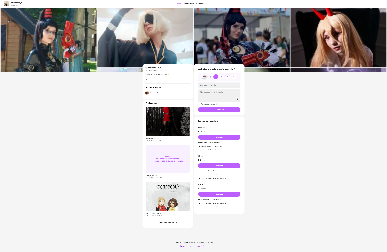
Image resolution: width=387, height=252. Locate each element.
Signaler (211, 242)
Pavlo (152, 93)
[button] (179, 3)
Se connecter (379, 4)
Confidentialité (189, 242)
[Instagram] (146, 80)
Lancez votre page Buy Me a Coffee (192, 246)
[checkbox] (206, 104)
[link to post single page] (167, 124)
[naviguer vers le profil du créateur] (6, 3)
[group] (219, 139)
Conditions (201, 242)
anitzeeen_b (16, 2)
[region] (219, 89)
